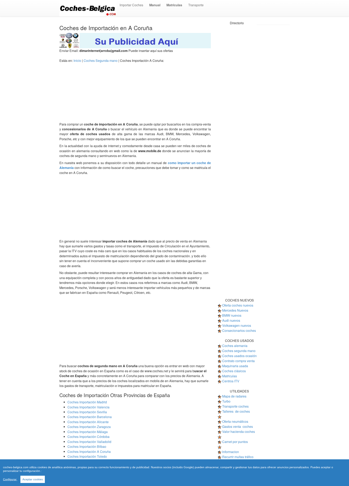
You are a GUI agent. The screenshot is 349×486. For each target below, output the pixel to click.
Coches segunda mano (238, 350)
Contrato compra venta (238, 360)
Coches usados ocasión (239, 355)
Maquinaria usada (235, 366)
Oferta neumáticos (235, 421)
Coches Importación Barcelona (89, 416)
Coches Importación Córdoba (88, 436)
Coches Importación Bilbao (86, 446)
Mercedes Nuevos (235, 310)
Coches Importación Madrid (87, 402)
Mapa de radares (234, 396)
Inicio (78, 60)
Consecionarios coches (239, 330)
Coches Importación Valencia (88, 407)
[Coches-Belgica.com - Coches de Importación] (88, 7)
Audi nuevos (231, 320)
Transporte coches (235, 406)
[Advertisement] (135, 93)
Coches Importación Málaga (87, 431)
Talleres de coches (236, 411)
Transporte (196, 5)
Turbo (226, 401)
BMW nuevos (231, 315)
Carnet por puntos (235, 441)
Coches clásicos (234, 371)
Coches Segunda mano (101, 60)
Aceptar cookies (32, 479)
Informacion (230, 451)
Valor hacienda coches (238, 431)
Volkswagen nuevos (236, 325)
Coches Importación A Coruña (89, 451)
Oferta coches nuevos (237, 305)
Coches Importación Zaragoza (89, 426)
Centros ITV (230, 381)
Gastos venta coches (237, 426)
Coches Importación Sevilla (87, 412)
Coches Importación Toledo (87, 456)
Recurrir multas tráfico (237, 456)
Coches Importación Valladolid (89, 441)
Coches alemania (234, 345)
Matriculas (229, 376)
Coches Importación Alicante (88, 422)
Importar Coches (131, 5)
